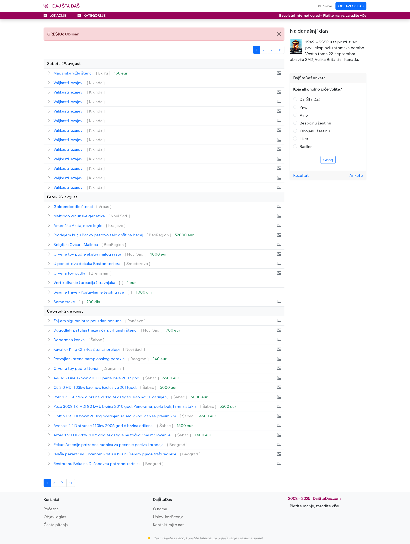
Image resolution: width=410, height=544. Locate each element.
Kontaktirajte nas (168, 524)
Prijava (326, 6)
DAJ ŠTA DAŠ (65, 6)
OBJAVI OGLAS (351, 6)
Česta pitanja (56, 524)
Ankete (356, 175)
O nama (160, 508)
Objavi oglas (55, 516)
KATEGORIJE (94, 15)
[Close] (279, 34)
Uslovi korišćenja (168, 516)
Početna (51, 508)
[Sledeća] (271, 50)
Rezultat (301, 175)
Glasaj (328, 160)
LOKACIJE (58, 15)
